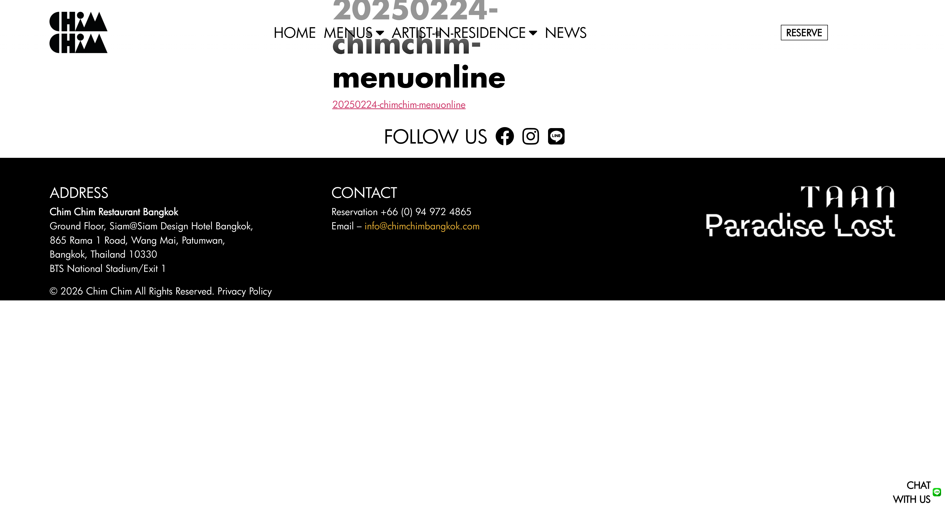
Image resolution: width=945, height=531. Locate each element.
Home (295, 32)
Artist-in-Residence (459, 32)
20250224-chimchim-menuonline (399, 104)
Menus (348, 32)
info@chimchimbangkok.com (422, 226)
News (566, 32)
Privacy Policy (245, 291)
